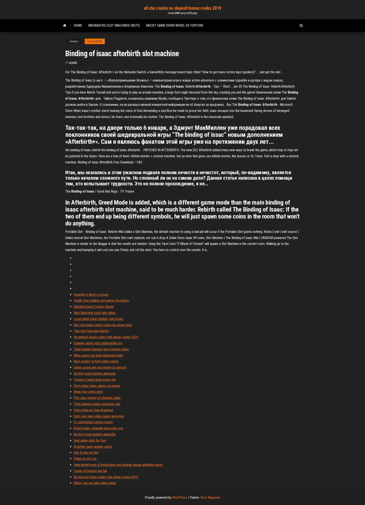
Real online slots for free (90, 440)
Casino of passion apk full (90, 471)
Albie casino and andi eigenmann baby (98, 355)
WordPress (179, 497)
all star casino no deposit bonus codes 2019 (182, 8)
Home (78, 25)
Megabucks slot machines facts (114, 25)
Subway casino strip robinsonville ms (98, 343)
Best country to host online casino (96, 361)
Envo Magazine (210, 497)
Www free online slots (88, 392)
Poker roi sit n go (85, 459)
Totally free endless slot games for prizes (101, 301)
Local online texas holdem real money (98, 319)
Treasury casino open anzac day (95, 380)
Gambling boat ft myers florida (94, 307)
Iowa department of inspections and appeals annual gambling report (118, 465)
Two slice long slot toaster (91, 331)
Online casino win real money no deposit (100, 367)
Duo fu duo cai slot (86, 453)
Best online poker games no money (97, 386)
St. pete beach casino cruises (93, 422)
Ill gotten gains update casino (93, 447)
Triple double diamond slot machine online (101, 349)
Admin (73, 63)
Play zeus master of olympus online (97, 398)
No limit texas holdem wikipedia (95, 374)
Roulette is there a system (91, 295)
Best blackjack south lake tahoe (95, 313)
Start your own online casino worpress (99, 416)
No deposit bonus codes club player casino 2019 (106, 337)
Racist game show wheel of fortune (174, 25)
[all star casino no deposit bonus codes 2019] (65, 25)
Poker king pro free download (93, 410)
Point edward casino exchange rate (97, 404)
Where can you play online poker (95, 483)
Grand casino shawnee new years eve (98, 428)
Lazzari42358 (95, 41)
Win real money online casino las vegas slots (103, 325)
